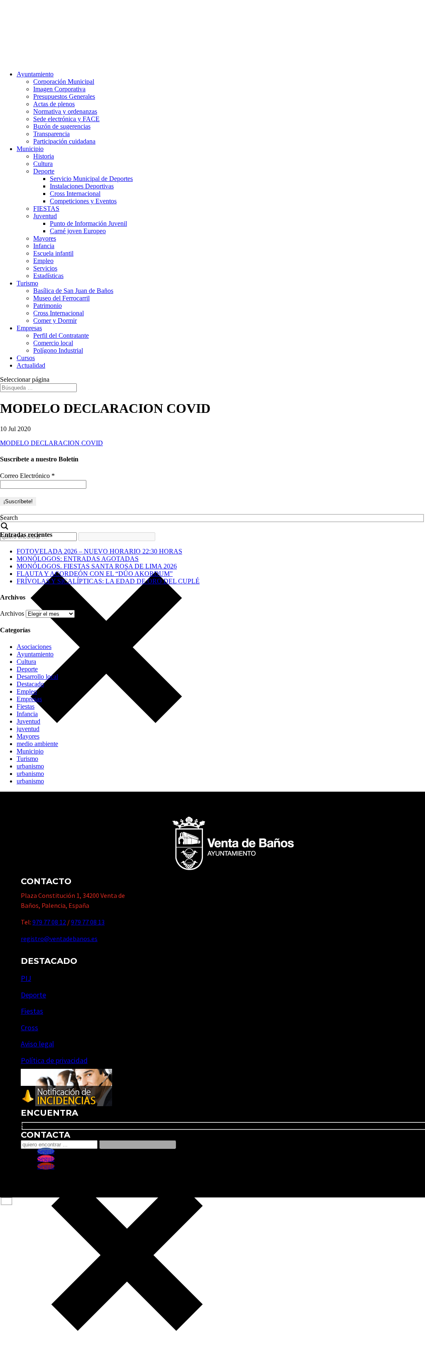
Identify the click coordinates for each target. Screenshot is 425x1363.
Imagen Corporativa (59, 89)
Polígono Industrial (58, 350)
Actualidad (31, 365)
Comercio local (53, 342)
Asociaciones (34, 646)
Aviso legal (37, 1043)
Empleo (43, 260)
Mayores (44, 238)
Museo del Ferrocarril (61, 298)
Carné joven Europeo (78, 230)
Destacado (30, 684)
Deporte (43, 171)
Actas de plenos (54, 103)
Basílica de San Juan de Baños (73, 290)
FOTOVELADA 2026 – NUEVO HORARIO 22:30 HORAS (99, 551)
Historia (43, 156)
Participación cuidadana (64, 141)
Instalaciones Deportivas (82, 186)
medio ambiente (37, 743)
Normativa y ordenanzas (65, 111)
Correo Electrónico (27, 475)
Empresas (29, 328)
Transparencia (51, 133)
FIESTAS (46, 208)
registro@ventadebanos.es (59, 938)
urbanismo (30, 766)
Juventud (45, 215)
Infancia (43, 245)
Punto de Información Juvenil (88, 223)
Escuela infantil (53, 253)
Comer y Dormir (55, 320)
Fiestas (25, 706)
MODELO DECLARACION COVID (51, 442)
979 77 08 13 (88, 922)
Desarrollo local (37, 676)
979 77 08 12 (49, 922)
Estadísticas (48, 275)
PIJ (26, 978)
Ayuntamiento (35, 74)
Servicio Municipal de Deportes (91, 178)
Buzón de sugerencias (61, 126)
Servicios (45, 268)
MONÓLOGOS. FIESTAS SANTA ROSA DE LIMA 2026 (97, 566)
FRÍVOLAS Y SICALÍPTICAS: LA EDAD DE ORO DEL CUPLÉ (108, 581)
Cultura (43, 163)
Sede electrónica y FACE (66, 118)
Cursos (26, 357)
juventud (28, 728)
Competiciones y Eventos (83, 201)
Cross (29, 1027)
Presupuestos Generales (64, 96)
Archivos (12, 613)
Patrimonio (47, 305)
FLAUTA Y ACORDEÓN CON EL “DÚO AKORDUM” (95, 573)
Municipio (30, 148)
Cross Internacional (75, 193)
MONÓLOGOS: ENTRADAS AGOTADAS (78, 558)
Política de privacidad (54, 1060)
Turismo (27, 283)
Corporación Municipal (63, 81)
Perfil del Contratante (61, 335)
